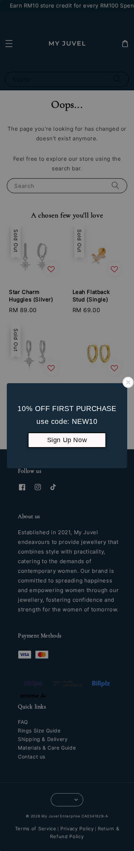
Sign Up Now (67, 440)
